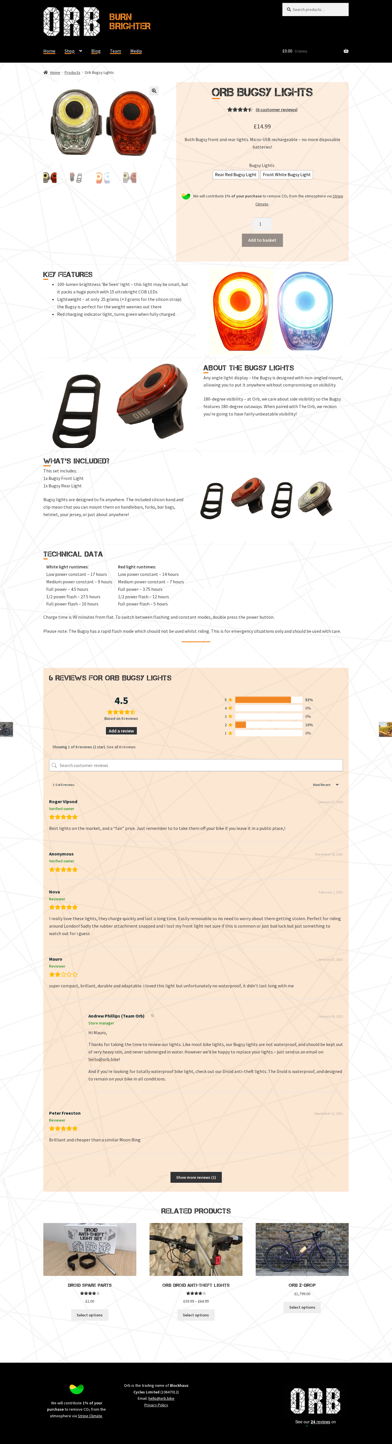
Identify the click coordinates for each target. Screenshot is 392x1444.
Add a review (121, 731)
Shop (70, 51)
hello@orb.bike (103, 1059)
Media (136, 51)
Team (115, 51)
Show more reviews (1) (196, 1177)
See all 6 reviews (121, 746)
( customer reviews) (277, 109)
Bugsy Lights (261, 165)
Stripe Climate (90, 1415)
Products (72, 72)
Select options (90, 1315)
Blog (96, 51)
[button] (154, 90)
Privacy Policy (156, 1405)
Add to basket (262, 240)
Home (49, 51)
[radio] (236, 174)
